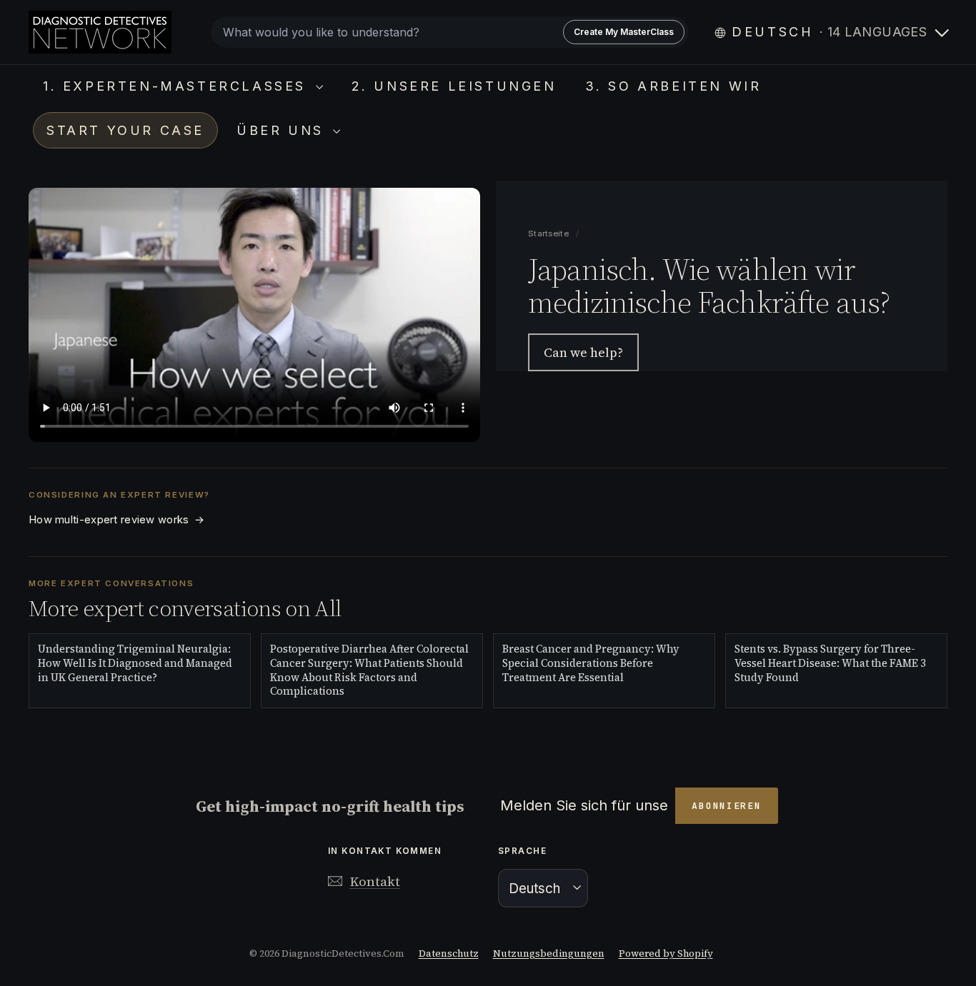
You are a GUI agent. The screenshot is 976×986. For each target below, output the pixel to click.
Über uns (282, 130)
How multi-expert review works (116, 519)
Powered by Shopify (666, 953)
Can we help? (583, 352)
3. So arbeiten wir (673, 86)
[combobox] (450, 32)
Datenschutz (449, 953)
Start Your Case (125, 130)
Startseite (549, 233)
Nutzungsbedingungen (548, 953)
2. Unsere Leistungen (454, 86)
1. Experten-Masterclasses (177, 86)
